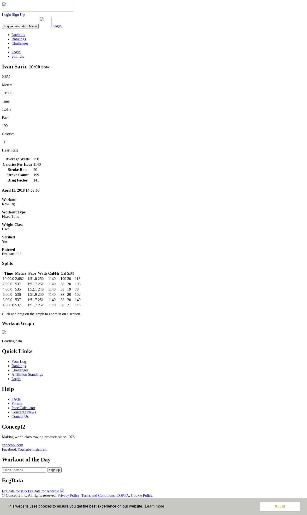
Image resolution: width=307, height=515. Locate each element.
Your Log (19, 361)
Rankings (19, 39)
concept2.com (12, 445)
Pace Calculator (23, 408)
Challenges (20, 43)
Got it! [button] (280, 506)
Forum (17, 403)
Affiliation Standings (27, 374)
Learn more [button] (154, 506)
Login (6, 14)
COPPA (123, 495)
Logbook (18, 35)
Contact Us (20, 416)
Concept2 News (24, 412)
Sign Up (18, 14)
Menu (20, 26)
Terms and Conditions (98, 495)
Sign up (54, 470)
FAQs (16, 399)
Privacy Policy (68, 495)
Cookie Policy (141, 495)
